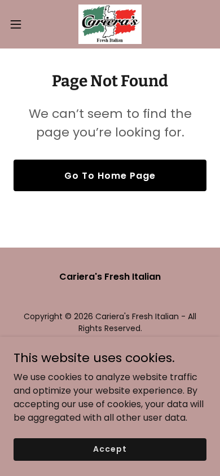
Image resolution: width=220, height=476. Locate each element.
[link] (110, 24)
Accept (109, 449)
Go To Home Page (110, 175)
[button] (20, 24)
